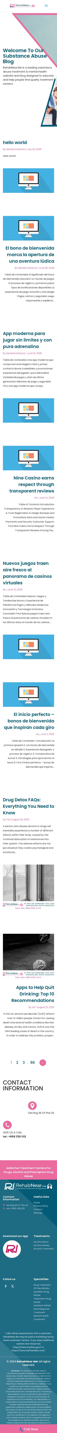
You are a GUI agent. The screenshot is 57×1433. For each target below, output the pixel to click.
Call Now (28, 53)
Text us (28, 69)
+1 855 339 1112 (28, 45)
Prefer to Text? (28, 60)
